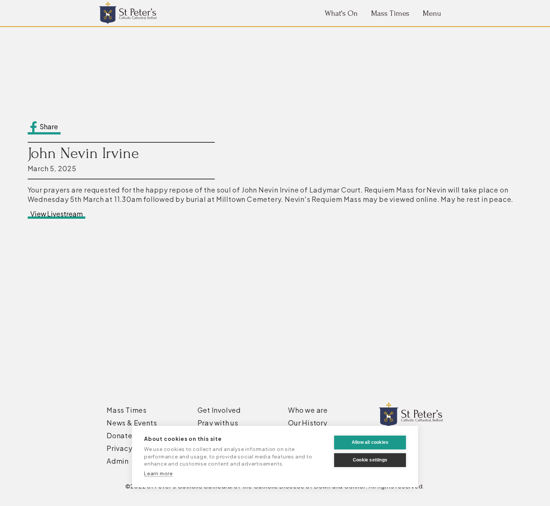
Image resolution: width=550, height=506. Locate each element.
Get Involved (219, 410)
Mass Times (390, 13)
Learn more (158, 473)
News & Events (132, 423)
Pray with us (218, 423)
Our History (307, 423)
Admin (118, 461)
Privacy (119, 448)
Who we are (308, 410)
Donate (119, 436)
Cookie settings (370, 460)
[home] (128, 13)
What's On (341, 13)
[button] (431, 13)
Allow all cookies (370, 442)
